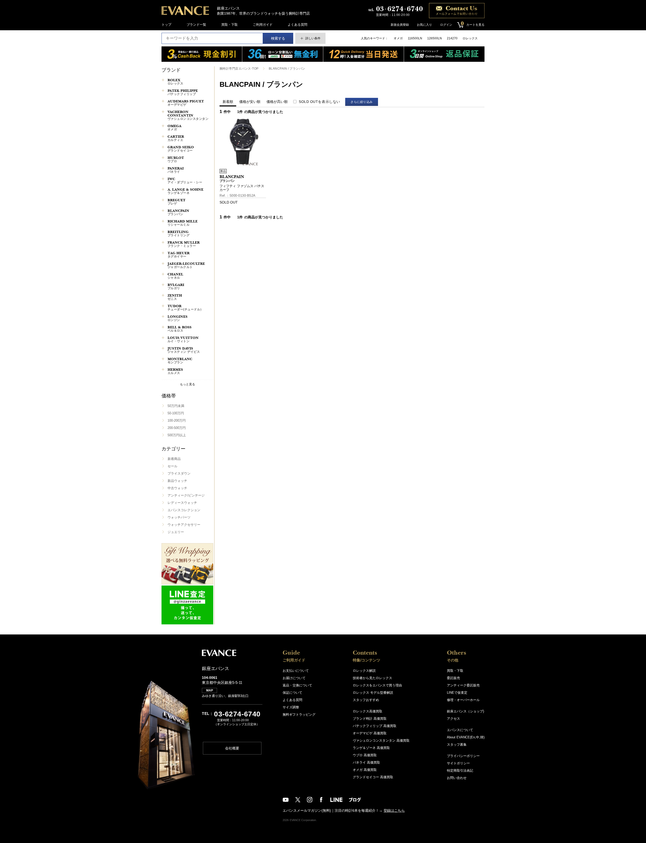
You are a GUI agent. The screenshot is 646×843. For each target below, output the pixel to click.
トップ (166, 24)
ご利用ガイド (263, 24)
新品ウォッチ (177, 480)
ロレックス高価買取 (367, 711)
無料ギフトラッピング (299, 714)
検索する (278, 38)
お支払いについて (296, 670)
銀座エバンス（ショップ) (465, 711)
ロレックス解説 (364, 670)
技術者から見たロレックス (372, 678)
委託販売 (453, 678)
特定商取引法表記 (460, 770)
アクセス (453, 718)
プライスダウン (179, 473)
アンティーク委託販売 (463, 685)
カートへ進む (342, 426)
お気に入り (424, 24)
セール (172, 466)
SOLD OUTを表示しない (319, 102)
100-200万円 (177, 420)
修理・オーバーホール (463, 700)
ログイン (446, 24)
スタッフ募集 (457, 744)
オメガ (398, 38)
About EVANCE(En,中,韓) (465, 737)
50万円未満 (176, 406)
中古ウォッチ (177, 488)
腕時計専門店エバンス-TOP (239, 68)
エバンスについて (460, 730)
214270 (452, 38)
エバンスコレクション (184, 510)
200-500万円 (177, 427)
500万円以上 (177, 435)
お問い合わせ (457, 777)
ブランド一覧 (196, 24)
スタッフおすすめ (366, 700)
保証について (292, 692)
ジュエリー (176, 532)
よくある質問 (297, 24)
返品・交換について (297, 685)
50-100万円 (176, 413)
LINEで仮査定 (457, 692)
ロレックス (470, 38)
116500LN (415, 38)
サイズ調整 (291, 707)
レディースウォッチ (182, 502)
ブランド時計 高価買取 (370, 718)
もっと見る (187, 384)
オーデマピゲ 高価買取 (370, 733)
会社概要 (232, 748)
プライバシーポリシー (463, 756)
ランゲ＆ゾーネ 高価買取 (371, 747)
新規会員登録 (400, 24)
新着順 (228, 102)
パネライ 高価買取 (366, 762)
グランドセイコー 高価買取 (373, 777)
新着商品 (174, 458)
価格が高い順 (277, 102)
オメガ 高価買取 (365, 769)
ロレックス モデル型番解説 (373, 692)
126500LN (434, 38)
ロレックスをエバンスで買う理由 (377, 685)
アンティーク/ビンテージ (186, 495)
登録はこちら (394, 810)
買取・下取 (229, 24)
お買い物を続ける (307, 426)
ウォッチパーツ (179, 517)
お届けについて (294, 678)
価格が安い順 (249, 102)
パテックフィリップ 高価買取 (374, 726)
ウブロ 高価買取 (365, 755)
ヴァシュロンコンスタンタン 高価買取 (381, 740)
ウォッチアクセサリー (184, 524)
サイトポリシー (458, 763)
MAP (209, 690)
